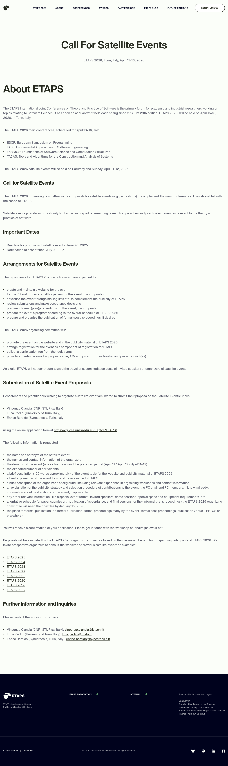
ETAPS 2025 (16, 557)
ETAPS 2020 (16, 580)
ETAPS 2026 (39, 8)
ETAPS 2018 (16, 590)
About (59, 8)
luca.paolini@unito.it (77, 634)
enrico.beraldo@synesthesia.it (88, 639)
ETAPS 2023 (16, 566)
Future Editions (178, 8)
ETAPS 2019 (16, 585)
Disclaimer (28, 750)
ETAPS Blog (151, 8)
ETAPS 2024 (16, 562)
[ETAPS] (15, 7)
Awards (104, 8)
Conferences (81, 8)
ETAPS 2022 (16, 571)
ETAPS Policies (10, 750)
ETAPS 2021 (16, 576)
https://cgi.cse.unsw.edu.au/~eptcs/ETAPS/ (85, 430)
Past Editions (126, 8)
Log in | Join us (209, 7)
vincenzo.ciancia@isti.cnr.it (84, 629)
